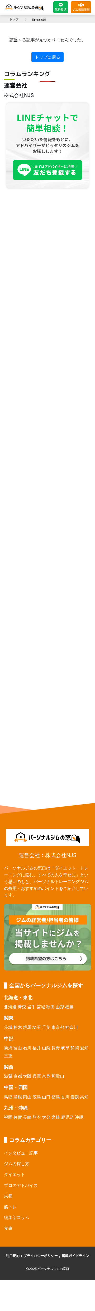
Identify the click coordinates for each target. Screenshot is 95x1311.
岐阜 (65, 1047)
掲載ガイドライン (75, 1255)
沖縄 (79, 1117)
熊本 (36, 1117)
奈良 (46, 1076)
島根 (17, 1096)
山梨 (46, 1047)
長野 (55, 1047)
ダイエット (14, 1174)
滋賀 (8, 1076)
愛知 (84, 1047)
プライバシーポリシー (40, 1255)
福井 (36, 1047)
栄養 (8, 1196)
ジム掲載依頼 (81, 9)
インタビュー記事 (21, 1153)
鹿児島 (67, 1117)
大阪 (27, 1076)
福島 (69, 1007)
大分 (46, 1117)
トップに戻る (47, 57)
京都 (17, 1076)
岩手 (31, 1007)
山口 (46, 1096)
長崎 (27, 1117)
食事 (8, 1228)
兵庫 (36, 1076)
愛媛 (74, 1096)
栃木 (17, 1027)
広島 (36, 1096)
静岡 (74, 1047)
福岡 (8, 1117)
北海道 (10, 1007)
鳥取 (8, 1096)
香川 (65, 1096)
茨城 (8, 1027)
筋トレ (10, 1206)
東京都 (57, 1027)
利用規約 (13, 1255)
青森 (22, 1007)
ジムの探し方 (16, 1163)
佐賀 (17, 1117)
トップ (14, 19)
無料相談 (60, 9)
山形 (60, 1007)
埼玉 (36, 1027)
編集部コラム (16, 1217)
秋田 (50, 1007)
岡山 (27, 1096)
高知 (84, 1096)
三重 (8, 1055)
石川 (27, 1047)
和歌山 (57, 1076)
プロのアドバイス (21, 1185)
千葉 (46, 1027)
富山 (17, 1047)
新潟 (8, 1047)
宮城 (41, 1007)
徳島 (55, 1096)
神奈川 (71, 1027)
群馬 (27, 1027)
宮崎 (55, 1117)
